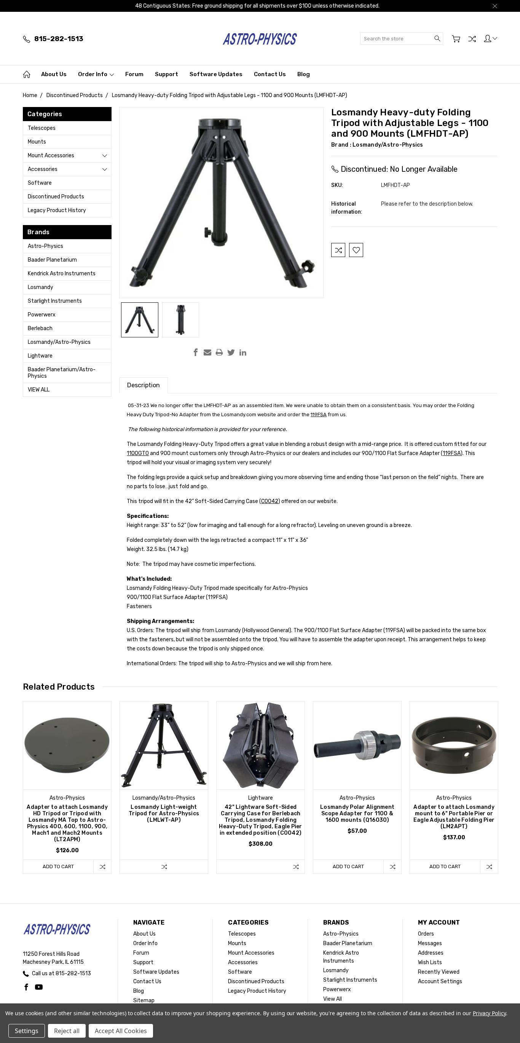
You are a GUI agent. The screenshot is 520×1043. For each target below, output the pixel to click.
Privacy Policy (489, 1013)
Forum (134, 74)
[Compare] (472, 39)
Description (143, 385)
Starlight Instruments (55, 301)
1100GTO (138, 453)
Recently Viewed (438, 972)
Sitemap (144, 1000)
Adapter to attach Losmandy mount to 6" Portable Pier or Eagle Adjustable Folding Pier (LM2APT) (453, 817)
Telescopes (42, 128)
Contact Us (270, 74)
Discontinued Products (56, 196)
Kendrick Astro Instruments (62, 273)
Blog (303, 74)
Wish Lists (430, 962)
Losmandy (40, 287)
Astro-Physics (45, 246)
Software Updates (216, 74)
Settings (26, 1031)
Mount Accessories (51, 155)
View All (38, 390)
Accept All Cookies (121, 1031)
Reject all (67, 1031)
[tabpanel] (67, 787)
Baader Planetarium (52, 260)
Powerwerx (42, 314)
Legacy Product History (57, 210)
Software (40, 183)
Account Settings (440, 981)
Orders (426, 934)
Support (166, 74)
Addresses (430, 953)
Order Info (93, 74)
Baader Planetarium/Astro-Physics (62, 372)
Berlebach (40, 328)
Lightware (40, 356)
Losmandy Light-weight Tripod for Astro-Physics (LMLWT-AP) (164, 813)
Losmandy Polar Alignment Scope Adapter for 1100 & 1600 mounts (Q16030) (357, 813)
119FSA (319, 414)
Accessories (42, 169)
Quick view (67, 763)
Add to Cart (58, 866)
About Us (54, 74)
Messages (430, 943)
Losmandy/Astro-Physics (59, 342)
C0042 (269, 501)
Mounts (37, 142)
